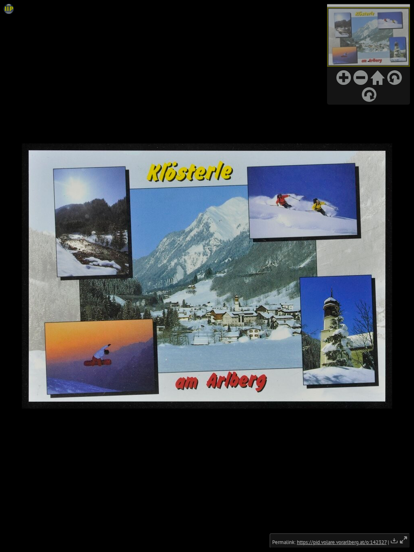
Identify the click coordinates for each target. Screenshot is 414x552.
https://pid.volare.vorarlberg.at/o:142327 (342, 542)
